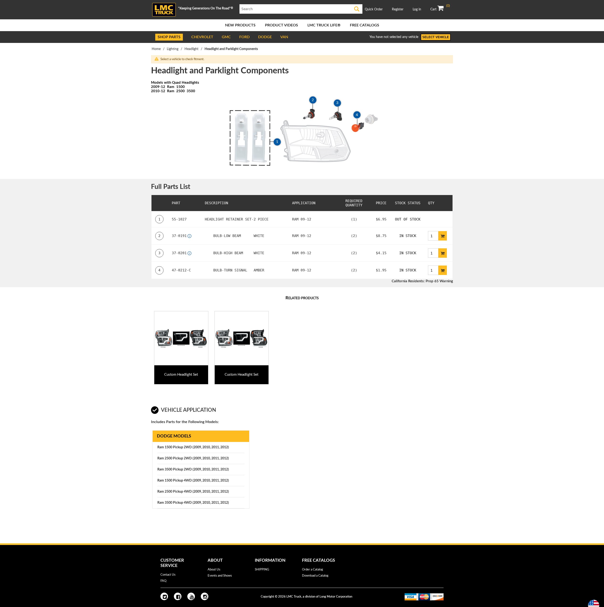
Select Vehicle (435, 37)
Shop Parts (169, 37)
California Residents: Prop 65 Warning (422, 281)
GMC (226, 37)
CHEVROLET (202, 37)
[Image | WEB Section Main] (181, 338)
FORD (244, 37)
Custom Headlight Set (181, 374)
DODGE (265, 37)
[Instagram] (204, 596)
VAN (284, 37)
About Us (214, 569)
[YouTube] (191, 596)
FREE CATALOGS (364, 25)
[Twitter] (164, 596)
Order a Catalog (312, 569)
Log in (417, 9)
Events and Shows (220, 575)
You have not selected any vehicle (393, 37)
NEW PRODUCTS (240, 25)
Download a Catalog (315, 575)
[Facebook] (177, 596)
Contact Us (168, 574)
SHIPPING (262, 569)
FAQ (163, 580)
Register (397, 9)
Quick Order (374, 9)
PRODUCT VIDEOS (281, 25)
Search (356, 9)
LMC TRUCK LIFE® (323, 25)
